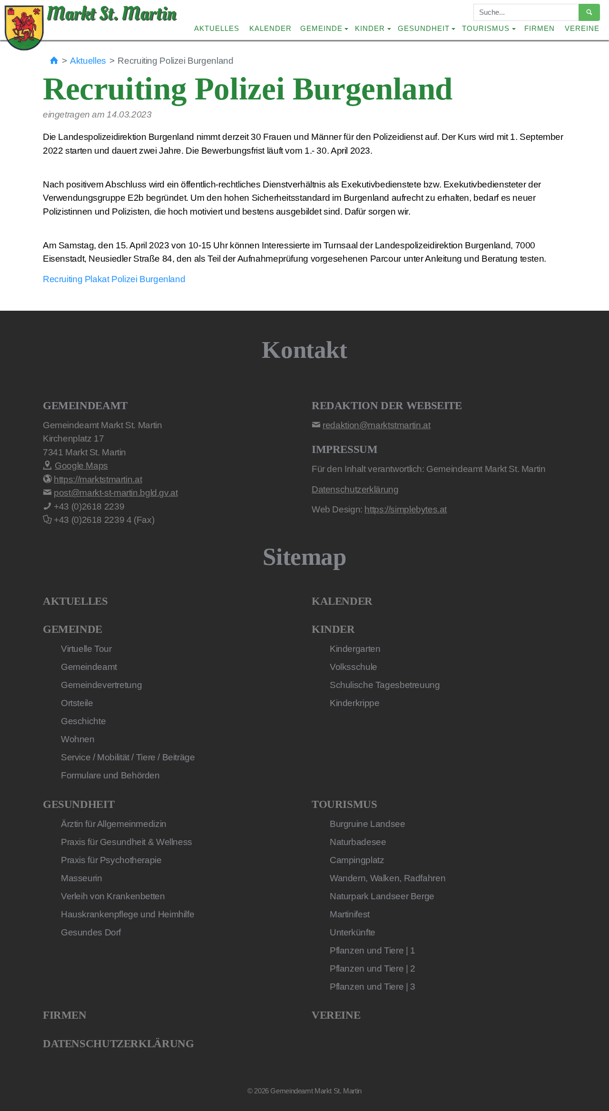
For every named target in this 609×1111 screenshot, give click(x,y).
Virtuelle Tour (86, 649)
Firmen (539, 28)
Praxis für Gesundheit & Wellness (126, 842)
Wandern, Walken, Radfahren (387, 878)
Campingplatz (357, 860)
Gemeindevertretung (101, 685)
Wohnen (78, 739)
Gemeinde (72, 629)
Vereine (582, 28)
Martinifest (350, 914)
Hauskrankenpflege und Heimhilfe (127, 914)
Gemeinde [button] (321, 28)
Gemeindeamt (89, 667)
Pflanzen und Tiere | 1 (372, 950)
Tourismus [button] (486, 28)
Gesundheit (78, 804)
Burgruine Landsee (367, 824)
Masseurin (81, 878)
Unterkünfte (352, 932)
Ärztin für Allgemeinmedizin (114, 824)
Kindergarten (355, 649)
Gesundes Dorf (91, 932)
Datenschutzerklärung (118, 1044)
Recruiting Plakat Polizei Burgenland (114, 279)
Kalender (270, 28)
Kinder (333, 629)
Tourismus (344, 804)
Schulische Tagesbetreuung (385, 685)
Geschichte (83, 721)
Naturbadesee (358, 842)
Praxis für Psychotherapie (111, 860)
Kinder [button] (370, 28)
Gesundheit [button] (424, 28)
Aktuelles (216, 28)
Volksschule (353, 667)
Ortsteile (77, 703)
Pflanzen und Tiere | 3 (372, 987)
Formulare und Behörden (110, 775)
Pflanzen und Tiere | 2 (372, 968)
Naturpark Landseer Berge (382, 896)
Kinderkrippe (354, 703)
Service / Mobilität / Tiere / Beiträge (128, 757)
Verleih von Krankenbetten (113, 896)
